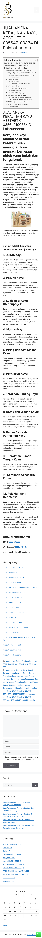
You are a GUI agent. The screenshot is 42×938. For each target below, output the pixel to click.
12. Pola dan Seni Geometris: (19, 104)
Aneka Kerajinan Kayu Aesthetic (15, 676)
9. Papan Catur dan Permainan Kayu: (21, 97)
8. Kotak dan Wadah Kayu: (17, 95)
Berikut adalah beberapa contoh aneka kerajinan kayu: (23, 76)
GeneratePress (32, 935)
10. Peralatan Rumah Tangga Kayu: (21, 99)
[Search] (35, 785)
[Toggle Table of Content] (35, 60)
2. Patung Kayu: (14, 81)
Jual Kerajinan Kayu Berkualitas (25, 688)
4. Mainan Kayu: (14, 86)
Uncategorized (8, 881)
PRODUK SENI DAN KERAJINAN (15, 664)
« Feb (5, 926)
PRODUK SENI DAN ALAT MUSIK (16, 871)
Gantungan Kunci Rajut (12, 854)
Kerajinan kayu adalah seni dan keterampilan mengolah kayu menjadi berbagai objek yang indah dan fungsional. (21, 70)
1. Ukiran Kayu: (13, 79)
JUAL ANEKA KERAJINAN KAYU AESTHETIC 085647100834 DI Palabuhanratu (20, 64)
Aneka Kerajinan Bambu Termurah (23, 673)
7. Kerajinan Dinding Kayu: (17, 93)
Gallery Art (20, 661)
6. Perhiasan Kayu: (15, 90)
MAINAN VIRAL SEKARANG (14, 864)
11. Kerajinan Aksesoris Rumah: (19, 102)
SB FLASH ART (9, 878)
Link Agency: (16, 106)
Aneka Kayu (10, 661)
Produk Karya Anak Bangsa (13, 868)
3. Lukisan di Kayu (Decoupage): (19, 83)
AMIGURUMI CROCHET (12, 844)
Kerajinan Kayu (31, 661)
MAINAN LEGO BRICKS (12, 861)
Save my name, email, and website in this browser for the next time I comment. (21, 758)
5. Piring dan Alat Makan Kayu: (19, 88)
